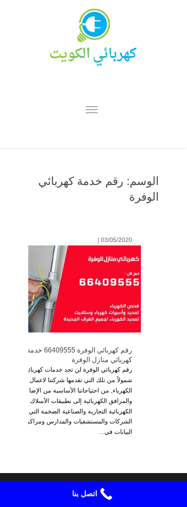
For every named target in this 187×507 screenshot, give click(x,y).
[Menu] (92, 111)
